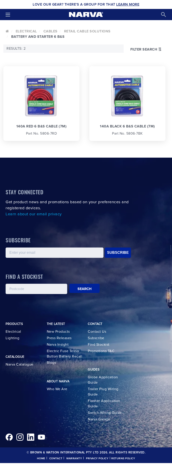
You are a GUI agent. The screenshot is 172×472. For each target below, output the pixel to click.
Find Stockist (99, 344)
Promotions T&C (101, 351)
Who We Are (57, 389)
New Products (58, 331)
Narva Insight (58, 344)
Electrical (26, 31)
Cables (50, 31)
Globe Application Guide (103, 379)
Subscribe (96, 338)
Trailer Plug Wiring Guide (103, 391)
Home (41, 458)
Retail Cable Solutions (87, 31)
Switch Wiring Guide (105, 413)
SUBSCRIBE (118, 252)
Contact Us (97, 331)
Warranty (74, 458)
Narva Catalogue (19, 364)
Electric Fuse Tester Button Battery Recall (64, 353)
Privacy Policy (97, 458)
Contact (55, 458)
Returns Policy (123, 458)
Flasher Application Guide (104, 403)
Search (84, 289)
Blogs (51, 362)
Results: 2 (16, 48)
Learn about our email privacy (34, 214)
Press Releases (59, 338)
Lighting (12, 338)
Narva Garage (99, 419)
